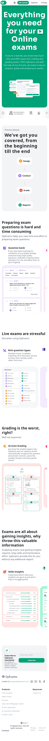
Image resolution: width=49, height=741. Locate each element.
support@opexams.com (20, 681)
